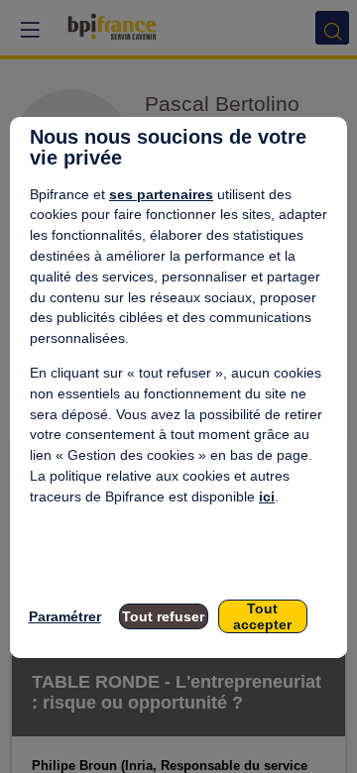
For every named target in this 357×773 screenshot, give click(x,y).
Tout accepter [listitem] (262, 616)
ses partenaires (161, 194)
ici (267, 496)
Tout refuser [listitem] (163, 616)
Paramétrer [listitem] (65, 616)
